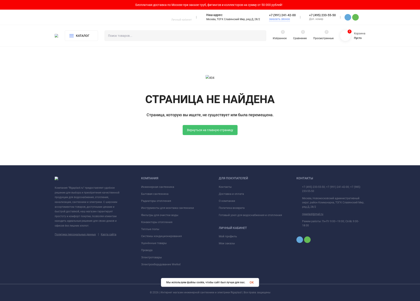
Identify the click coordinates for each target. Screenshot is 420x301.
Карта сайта (108, 234)
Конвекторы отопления (156, 222)
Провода (146, 250)
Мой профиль (228, 236)
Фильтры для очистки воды (159, 215)
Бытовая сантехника (154, 193)
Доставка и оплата (231, 193)
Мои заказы (227, 243)
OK (252, 282)
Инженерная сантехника (157, 186)
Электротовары (151, 257)
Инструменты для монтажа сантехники (167, 207)
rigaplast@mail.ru (312, 214)
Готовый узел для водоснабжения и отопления (250, 215)
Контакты (225, 186)
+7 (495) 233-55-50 (322, 15)
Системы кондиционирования (161, 236)
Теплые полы (150, 229)
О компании (227, 200)
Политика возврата (232, 207)
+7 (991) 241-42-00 (282, 15)
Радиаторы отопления (156, 200)
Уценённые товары (154, 243)
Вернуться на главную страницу (210, 130)
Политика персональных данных (75, 234)
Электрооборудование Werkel (160, 264)
